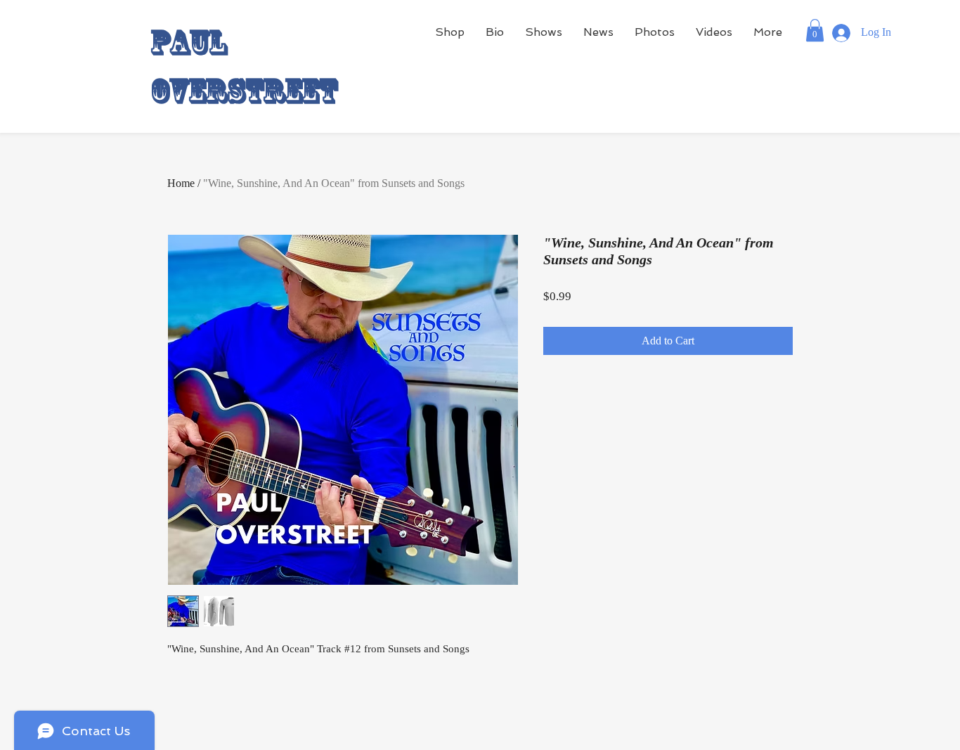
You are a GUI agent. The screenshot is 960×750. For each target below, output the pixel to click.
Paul (188, 42)
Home (181, 183)
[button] (814, 30)
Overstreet (243, 90)
